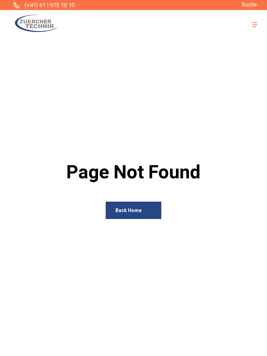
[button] (254, 24)
